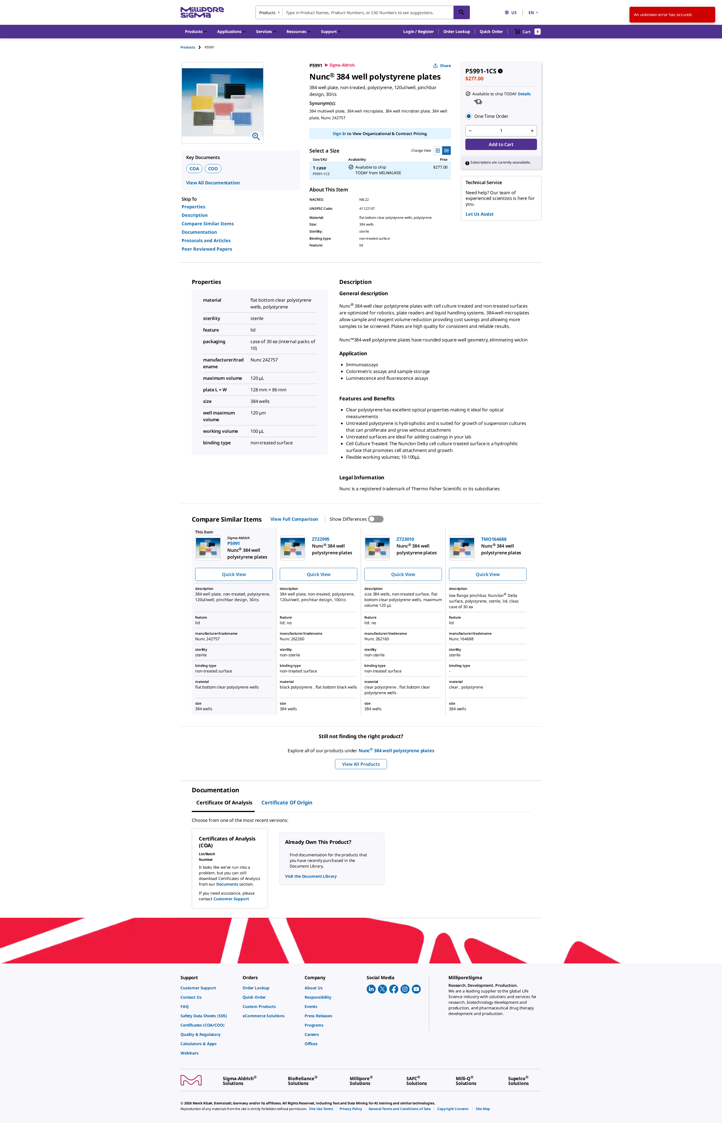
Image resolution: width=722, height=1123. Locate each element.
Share (445, 65)
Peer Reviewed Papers (207, 249)
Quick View (234, 574)
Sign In (339, 133)
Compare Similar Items (208, 223)
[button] (418, 31)
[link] (208, 988)
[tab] (192, 47)
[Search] (462, 12)
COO (213, 169)
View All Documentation (212, 183)
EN (531, 12)
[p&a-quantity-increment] (532, 130)
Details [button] (524, 93)
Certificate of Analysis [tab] (224, 802)
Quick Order (491, 31)
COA (194, 169)
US (514, 12)
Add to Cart (501, 144)
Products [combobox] (267, 12)
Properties (193, 207)
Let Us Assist (480, 214)
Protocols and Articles (206, 240)
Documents (227, 884)
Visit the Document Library (310, 876)
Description (195, 215)
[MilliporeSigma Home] (202, 12)
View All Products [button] (361, 764)
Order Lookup (456, 31)
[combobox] (363, 12)
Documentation (199, 232)
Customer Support (231, 898)
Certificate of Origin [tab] (286, 802)
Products (187, 47)
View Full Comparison (294, 519)
